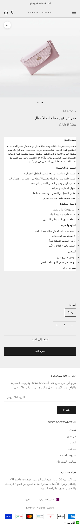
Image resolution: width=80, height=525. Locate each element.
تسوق (73, 430)
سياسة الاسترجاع (66, 462)
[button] (71, 523)
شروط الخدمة (68, 455)
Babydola (69, 111)
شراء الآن (40, 351)
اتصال (73, 442)
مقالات (72, 449)
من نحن (71, 436)
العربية (27, 499)
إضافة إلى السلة (40, 339)
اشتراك (66, 410)
